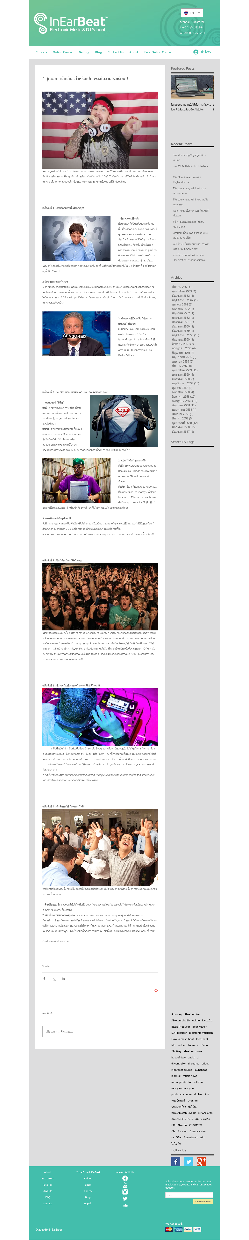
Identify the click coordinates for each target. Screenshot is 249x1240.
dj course (193, 1063)
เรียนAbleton (179, 1125)
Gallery (88, 1190)
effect (205, 1063)
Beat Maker (199, 1026)
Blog (88, 1197)
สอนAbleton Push (182, 1119)
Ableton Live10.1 (202, 1020)
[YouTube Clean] (125, 1185)
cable (191, 1057)
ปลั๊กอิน (192, 1106)
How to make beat (182, 1039)
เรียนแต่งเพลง (197, 1131)
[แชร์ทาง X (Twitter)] (54, 979)
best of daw (178, 1057)
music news (190, 1075)
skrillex (198, 1094)
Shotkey (176, 1051)
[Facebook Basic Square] (175, 1161)
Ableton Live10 (180, 1020)
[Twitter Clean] (125, 1198)
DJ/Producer (179, 1032)
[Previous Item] (177, 87)
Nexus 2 (193, 1045)
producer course (181, 1094)
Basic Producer (180, 1026)
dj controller (178, 1063)
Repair (88, 1203)
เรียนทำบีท (195, 1125)
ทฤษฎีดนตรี (178, 1100)
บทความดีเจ (178, 1106)
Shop (88, 1184)
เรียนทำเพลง (179, 1131)
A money (176, 1014)
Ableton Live (192, 1014)
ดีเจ (207, 1094)
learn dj (176, 1075)
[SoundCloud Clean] (125, 1205)
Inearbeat (202, 1039)
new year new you (182, 1088)
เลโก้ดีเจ (176, 1137)
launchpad (201, 1069)
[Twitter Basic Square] (188, 1161)
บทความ (193, 1100)
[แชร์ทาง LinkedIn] (63, 979)
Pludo (204, 1045)
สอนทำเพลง (202, 1119)
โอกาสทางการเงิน (194, 1137)
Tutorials (46, 966)
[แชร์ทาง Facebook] (44, 979)
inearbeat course (181, 1069)
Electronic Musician (201, 1032)
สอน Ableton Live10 (183, 1112)
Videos (88, 1178)
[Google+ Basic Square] (201, 1161)
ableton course (193, 1051)
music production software (187, 1082)
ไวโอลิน (176, 1143)
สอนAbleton (205, 1112)
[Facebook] (125, 1178)
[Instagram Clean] (125, 1192)
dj (198, 1057)
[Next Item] (207, 87)
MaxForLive (178, 1045)
